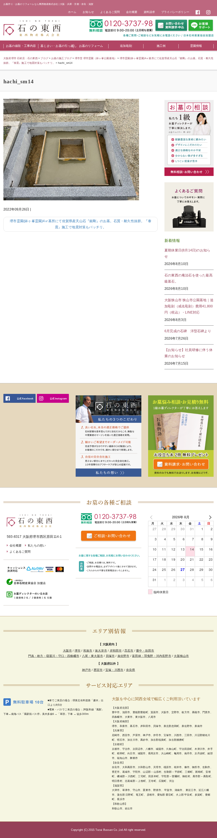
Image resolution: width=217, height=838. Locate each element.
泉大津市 (101, 650)
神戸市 (86, 670)
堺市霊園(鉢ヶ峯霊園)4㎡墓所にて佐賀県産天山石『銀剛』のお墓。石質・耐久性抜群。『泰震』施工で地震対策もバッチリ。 (80, 224)
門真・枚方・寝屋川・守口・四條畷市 (53, 656)
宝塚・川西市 (114, 670)
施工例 (161, 45)
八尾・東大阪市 (92, 656)
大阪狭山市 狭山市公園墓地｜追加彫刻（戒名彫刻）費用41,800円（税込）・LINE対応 (188, 306)
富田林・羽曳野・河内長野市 (151, 656)
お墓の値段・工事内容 (21, 45)
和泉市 (87, 650)
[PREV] (152, 517)
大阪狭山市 (181, 656)
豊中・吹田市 (145, 650)
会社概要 (131, 12)
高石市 (129, 650)
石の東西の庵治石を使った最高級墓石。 (188, 278)
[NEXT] (210, 517)
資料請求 (149, 12)
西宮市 (98, 670)
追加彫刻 (126, 45)
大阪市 (67, 650)
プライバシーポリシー (175, 12)
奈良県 (130, 670)
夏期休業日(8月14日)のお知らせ (187, 253)
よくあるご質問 (110, 12)
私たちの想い (37, 545)
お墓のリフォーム (91, 45)
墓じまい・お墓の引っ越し (56, 45)
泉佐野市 (123, 656)
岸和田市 (116, 650)
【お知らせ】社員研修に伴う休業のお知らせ (188, 353)
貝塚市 (110, 656)
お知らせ (88, 12)
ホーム (72, 12)
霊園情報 (196, 45)
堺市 (78, 650)
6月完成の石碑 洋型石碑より (187, 331)
